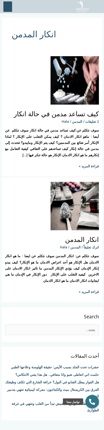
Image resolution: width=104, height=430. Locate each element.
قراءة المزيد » (89, 165)
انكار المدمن (82, 239)
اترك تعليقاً (91, 247)
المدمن (77, 121)
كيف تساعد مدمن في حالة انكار (56, 113)
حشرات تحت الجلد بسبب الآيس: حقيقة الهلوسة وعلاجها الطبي (55, 367)
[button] (92, 401)
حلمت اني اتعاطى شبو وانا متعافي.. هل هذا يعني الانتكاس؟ (57, 374)
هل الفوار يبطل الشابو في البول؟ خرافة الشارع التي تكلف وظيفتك (52, 382)
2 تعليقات (92, 121)
